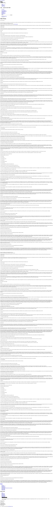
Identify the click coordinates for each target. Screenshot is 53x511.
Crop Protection (3, 10)
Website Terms (3, 496)
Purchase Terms (3, 487)
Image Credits (3, 488)
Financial (3, 485)
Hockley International (4, 16)
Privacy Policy (3, 489)
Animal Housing (4, 11)
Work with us (3, 493)
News (2, 14)
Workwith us (3, 13)
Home (2, 4)
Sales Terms (3, 486)
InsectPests (3, 12)
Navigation (3, 9)
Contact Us (3, 5)
